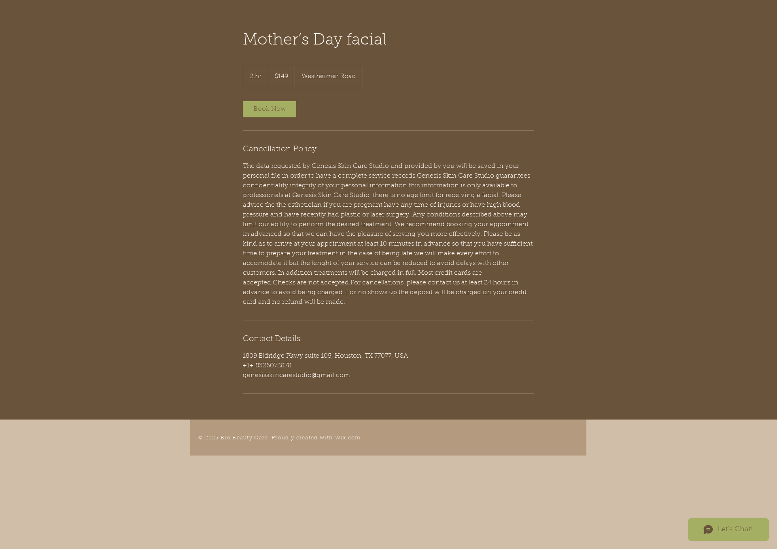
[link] (269, 109)
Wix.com (348, 438)
